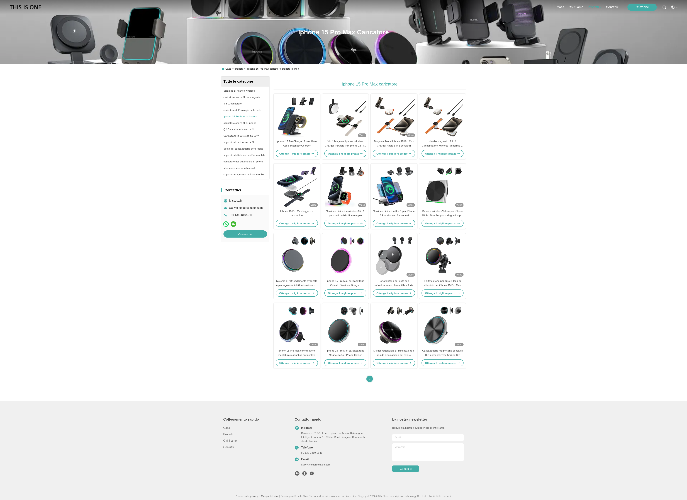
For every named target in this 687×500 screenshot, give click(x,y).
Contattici (612, 7)
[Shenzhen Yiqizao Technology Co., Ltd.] (25, 7)
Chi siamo (576, 7)
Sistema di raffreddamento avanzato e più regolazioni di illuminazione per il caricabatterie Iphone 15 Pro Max (296, 285)
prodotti (593, 7)
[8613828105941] (311, 474)
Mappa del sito (269, 496)
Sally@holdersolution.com (246, 207)
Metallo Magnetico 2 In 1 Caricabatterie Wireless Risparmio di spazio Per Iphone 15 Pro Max (442, 145)
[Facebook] (304, 474)
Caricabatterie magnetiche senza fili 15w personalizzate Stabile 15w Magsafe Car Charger (442, 355)
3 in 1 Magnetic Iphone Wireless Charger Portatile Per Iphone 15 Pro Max (345, 145)
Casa (560, 7)
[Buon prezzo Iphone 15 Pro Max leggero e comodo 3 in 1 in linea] (297, 186)
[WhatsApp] (226, 224)
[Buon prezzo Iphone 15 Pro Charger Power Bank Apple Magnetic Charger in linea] (297, 116)
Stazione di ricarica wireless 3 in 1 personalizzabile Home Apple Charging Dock (345, 215)
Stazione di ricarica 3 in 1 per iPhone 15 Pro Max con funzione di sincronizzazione (394, 215)
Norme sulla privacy (247, 496)
